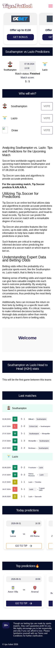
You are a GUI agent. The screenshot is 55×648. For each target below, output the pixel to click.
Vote (47, 106)
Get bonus (20, 37)
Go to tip (21, 545)
